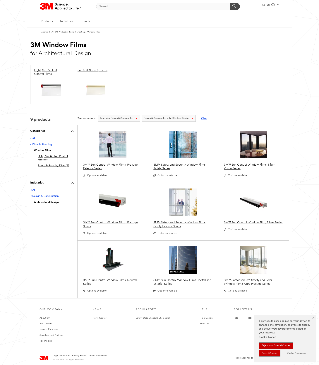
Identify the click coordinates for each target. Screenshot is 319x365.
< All (32, 138)
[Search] (235, 6)
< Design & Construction (44, 196)
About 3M (45, 318)
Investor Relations (49, 329)
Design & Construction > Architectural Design (166, 118)
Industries (66, 21)
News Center (99, 318)
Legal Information (61, 356)
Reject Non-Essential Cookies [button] (276, 346)
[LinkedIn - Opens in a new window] (236, 318)
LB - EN (266, 5)
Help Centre (206, 318)
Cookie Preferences (97, 356)
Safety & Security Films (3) (53, 165)
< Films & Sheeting (41, 144)
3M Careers (46, 324)
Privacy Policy (79, 356)
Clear (204, 118)
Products (47, 21)
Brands (85, 21)
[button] (294, 353)
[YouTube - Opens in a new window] (250, 318)
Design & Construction (116, 118)
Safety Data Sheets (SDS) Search (153, 318)
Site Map (204, 324)
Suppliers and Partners (51, 335)
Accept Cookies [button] (269, 353)
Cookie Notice (267, 337)
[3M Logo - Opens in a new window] (61, 6)
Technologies (47, 341)
